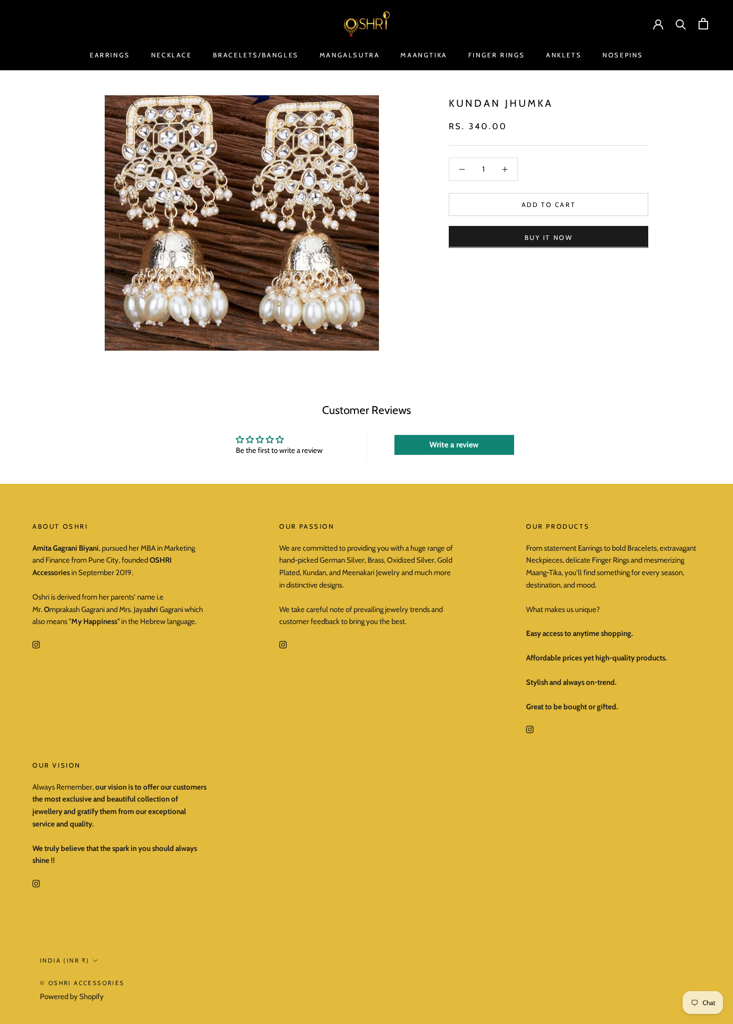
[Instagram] (36, 644)
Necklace (171, 55)
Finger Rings (496, 55)
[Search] (681, 23)
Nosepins (622, 55)
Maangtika (423, 55)
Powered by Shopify (72, 996)
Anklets (563, 55)
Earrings (110, 55)
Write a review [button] (454, 444)
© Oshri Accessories (82, 983)
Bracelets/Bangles (256, 55)
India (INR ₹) (64, 960)
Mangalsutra (350, 55)
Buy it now (549, 237)
